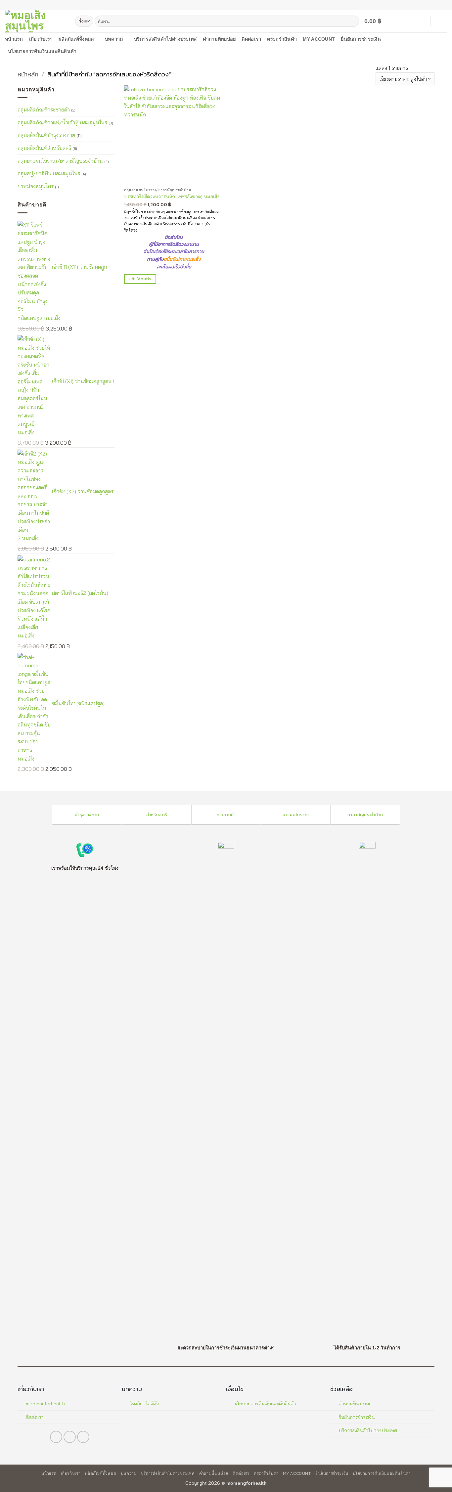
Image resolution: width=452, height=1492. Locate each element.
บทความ (114, 39)
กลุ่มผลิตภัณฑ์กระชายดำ (44, 109)
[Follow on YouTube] (444, 5)
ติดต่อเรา (251, 39)
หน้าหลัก (28, 74)
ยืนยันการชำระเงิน (361, 39)
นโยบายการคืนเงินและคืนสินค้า (42, 51)
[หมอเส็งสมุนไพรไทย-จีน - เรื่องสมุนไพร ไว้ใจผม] (32, 21)
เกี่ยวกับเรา (41, 39)
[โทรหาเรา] (437, 5)
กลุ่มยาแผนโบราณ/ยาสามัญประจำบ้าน (60, 160)
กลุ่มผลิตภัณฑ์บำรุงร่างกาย (46, 135)
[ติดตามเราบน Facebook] (431, 5)
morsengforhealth (45, 1404)
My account (319, 39)
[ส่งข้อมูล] (352, 21)
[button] (376, 21)
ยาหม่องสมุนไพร (36, 186)
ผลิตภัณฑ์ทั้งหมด (76, 39)
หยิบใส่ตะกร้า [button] (140, 279)
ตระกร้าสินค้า (282, 39)
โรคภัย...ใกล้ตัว (144, 1404)
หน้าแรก (14, 39)
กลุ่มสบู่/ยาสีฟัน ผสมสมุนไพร (49, 173)
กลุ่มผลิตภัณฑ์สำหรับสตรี (44, 148)
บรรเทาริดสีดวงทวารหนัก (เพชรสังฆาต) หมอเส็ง (171, 196)
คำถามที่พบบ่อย (219, 39)
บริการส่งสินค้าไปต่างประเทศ (165, 39)
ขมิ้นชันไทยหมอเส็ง (182, 259)
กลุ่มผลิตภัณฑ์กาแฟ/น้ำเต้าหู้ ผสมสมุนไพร (62, 122)
